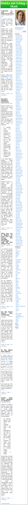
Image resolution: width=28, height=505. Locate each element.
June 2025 (18, 42)
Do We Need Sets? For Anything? (7, 313)
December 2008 (19, 188)
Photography (18, 293)
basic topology (8, 358)
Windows (18, 317)
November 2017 (19, 70)
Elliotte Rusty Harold (19, 27)
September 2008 (19, 192)
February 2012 (19, 132)
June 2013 (18, 111)
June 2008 (18, 197)
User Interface (19, 313)
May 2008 (18, 198)
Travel (17, 310)
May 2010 (18, 163)
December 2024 (19, 49)
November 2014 (19, 99)
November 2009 (19, 172)
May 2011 (18, 146)
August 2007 (18, 211)
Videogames (18, 315)
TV (16, 312)
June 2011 (18, 144)
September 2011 (19, 140)
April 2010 (18, 165)
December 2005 (19, 240)
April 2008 (18, 200)
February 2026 (19, 35)
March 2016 (18, 79)
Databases (18, 261)
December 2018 (19, 65)
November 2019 (19, 61)
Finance (17, 265)
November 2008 (19, 189)
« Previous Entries (5, 503)
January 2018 (18, 68)
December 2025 (19, 38)
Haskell (17, 267)
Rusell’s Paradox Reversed (5, 100)
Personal (18, 291)
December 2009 (19, 170)
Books (17, 255)
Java (17, 271)
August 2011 (18, 141)
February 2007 (19, 220)
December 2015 (19, 83)
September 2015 (19, 87)
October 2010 (18, 156)
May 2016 (18, 76)
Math (8, 93)
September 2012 (19, 122)
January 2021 (18, 57)
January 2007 (18, 221)
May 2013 (18, 112)
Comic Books (18, 259)
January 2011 (18, 151)
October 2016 (18, 74)
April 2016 (18, 77)
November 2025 (19, 39)
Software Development (20, 306)
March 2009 (18, 183)
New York (18, 288)
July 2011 (18, 143)
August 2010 (18, 159)
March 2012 (18, 131)
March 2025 (18, 45)
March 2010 (18, 166)
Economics (18, 262)
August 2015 (18, 89)
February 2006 (19, 237)
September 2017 (19, 73)
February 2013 (19, 115)
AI (16, 249)
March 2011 (18, 148)
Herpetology (18, 269)
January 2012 (18, 134)
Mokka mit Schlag (13, 3)
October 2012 (18, 121)
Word (17, 319)
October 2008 (18, 191)
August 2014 (18, 100)
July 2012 (18, 125)
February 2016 (19, 80)
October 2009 (18, 173)
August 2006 (18, 229)
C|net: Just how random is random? (7, 399)
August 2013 (18, 109)
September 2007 (19, 210)
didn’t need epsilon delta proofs (7, 77)
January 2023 (18, 54)
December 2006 (19, 223)
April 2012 (18, 130)
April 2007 (18, 217)
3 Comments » (7, 498)
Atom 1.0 (18, 325)
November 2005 (19, 242)
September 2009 (19, 175)
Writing (17, 320)
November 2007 (19, 207)
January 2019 (18, 64)
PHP (17, 294)
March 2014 (18, 106)
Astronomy (18, 251)
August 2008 (18, 194)
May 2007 (18, 215)
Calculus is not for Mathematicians (7, 12)
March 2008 (18, 201)
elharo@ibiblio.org (19, 29)
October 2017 (18, 71)
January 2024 (18, 51)
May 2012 (18, 128)
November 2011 (19, 137)
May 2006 (18, 233)
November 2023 (19, 52)
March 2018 (18, 67)
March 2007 (18, 218)
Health (17, 268)
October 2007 (18, 208)
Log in (17, 328)
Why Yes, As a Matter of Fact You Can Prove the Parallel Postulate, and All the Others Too (7, 239)
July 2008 (18, 195)
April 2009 (18, 182)
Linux (17, 274)
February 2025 (19, 47)
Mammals (18, 278)
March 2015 (18, 93)
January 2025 (18, 48)
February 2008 (19, 202)
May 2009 (18, 181)
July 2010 (18, 160)
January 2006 (18, 239)
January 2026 (18, 36)
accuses (6, 404)
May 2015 (18, 92)
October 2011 (18, 138)
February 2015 (19, 95)
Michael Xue (5, 20)
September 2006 (19, 227)
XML (17, 322)
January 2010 (18, 169)
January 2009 (18, 186)
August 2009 (18, 176)
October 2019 (18, 63)
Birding (17, 252)
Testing (17, 309)
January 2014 (18, 108)
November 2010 (19, 154)
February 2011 (19, 150)
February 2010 (19, 167)
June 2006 (18, 231)
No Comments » (7, 94)
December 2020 (19, 58)
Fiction (17, 264)
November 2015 (19, 84)
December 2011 (19, 135)
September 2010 (19, 157)
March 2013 (18, 114)
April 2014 (18, 105)
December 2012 (19, 118)
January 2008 (18, 204)
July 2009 (18, 178)
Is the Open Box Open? (7, 350)
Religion (17, 301)
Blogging (17, 253)
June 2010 (18, 162)
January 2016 (18, 82)
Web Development (20, 316)
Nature (17, 285)
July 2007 (18, 213)
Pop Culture (18, 299)
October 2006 (18, 226)
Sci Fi (17, 303)
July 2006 (18, 230)
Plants (17, 296)
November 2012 (19, 119)
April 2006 (18, 234)
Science (17, 304)
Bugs (17, 256)
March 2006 (18, 236)
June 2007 (18, 214)
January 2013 (18, 116)
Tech (17, 307)
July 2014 (18, 102)
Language (18, 272)
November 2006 (19, 224)
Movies (17, 283)
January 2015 (18, 96)
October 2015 (18, 86)
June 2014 (18, 103)
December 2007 (19, 205)
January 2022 (18, 55)
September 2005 (19, 245)
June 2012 (18, 127)
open (6, 363)
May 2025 (18, 44)
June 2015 (18, 90)
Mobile (17, 281)
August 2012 (18, 124)
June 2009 (18, 179)
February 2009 (19, 185)
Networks (18, 287)
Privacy (17, 300)
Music (17, 284)
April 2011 (18, 147)
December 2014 (19, 98)
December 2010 (19, 153)
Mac (17, 275)
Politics (17, 297)
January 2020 (18, 60)
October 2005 (18, 243)
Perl (17, 290)
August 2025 (18, 41)
